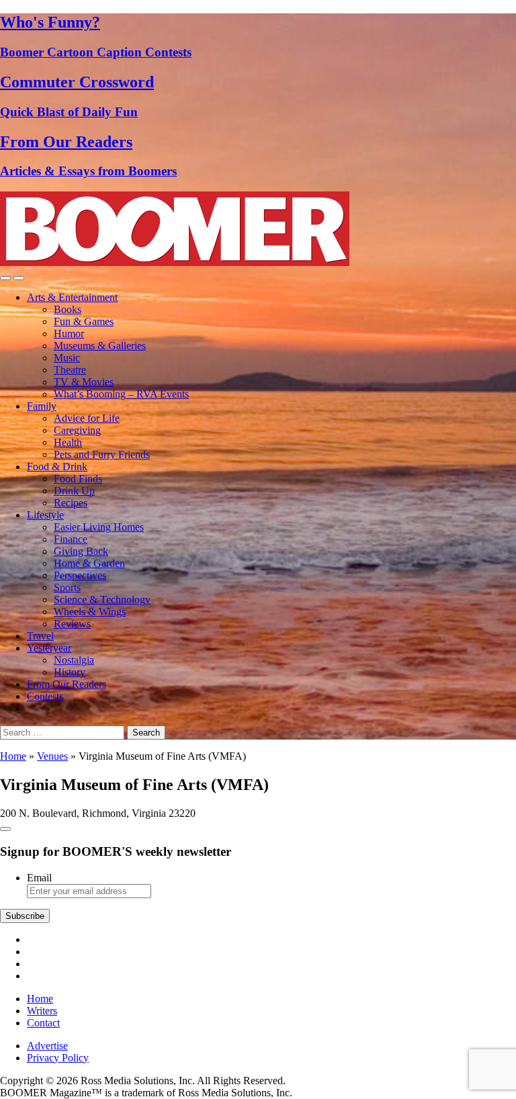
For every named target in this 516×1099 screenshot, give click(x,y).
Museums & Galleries (100, 345)
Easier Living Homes (99, 527)
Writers (42, 1010)
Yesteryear (49, 648)
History (69, 672)
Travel (40, 636)
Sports (67, 587)
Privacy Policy (58, 1057)
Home (13, 756)
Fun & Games (84, 321)
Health (68, 442)
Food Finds (78, 478)
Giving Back (81, 551)
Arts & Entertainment (72, 297)
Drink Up (74, 490)
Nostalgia (74, 660)
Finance (70, 539)
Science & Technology (102, 599)
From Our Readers (66, 684)
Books (67, 309)
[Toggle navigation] (5, 278)
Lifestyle (45, 515)
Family (41, 406)
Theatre (70, 370)
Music (67, 357)
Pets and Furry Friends (102, 454)
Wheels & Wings (90, 611)
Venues (52, 756)
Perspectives (80, 575)
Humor (69, 333)
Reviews (72, 623)
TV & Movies (84, 382)
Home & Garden (89, 563)
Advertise (47, 1045)
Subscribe (24, 916)
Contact (43, 1022)
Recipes (70, 503)
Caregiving (77, 430)
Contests (45, 696)
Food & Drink (57, 466)
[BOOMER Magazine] (174, 262)
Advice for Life (87, 418)
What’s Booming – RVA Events (121, 394)
